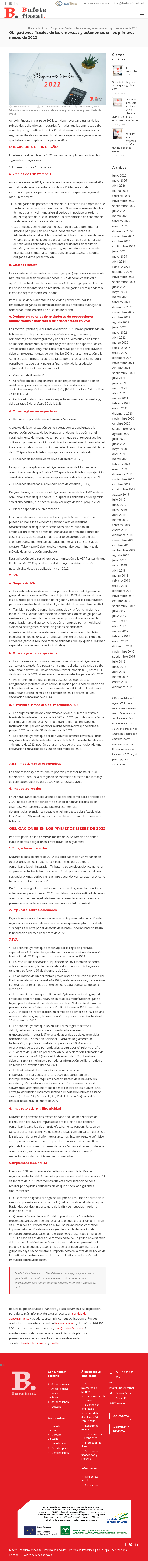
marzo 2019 (120, 520)
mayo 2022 (119, 332)
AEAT (133, 698)
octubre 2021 (121, 368)
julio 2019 (118, 500)
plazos (116, 759)
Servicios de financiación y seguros (90, 1454)
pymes (12, 113)
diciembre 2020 (122, 413)
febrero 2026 (121, 196)
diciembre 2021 (122, 358)
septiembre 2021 (123, 373)
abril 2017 (119, 626)
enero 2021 (120, 408)
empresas (85, 110)
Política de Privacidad (81, 1550)
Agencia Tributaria (122, 703)
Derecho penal (60, 1448)
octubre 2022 (121, 317)
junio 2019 (119, 505)
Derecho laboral (60, 1452)
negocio (134, 754)
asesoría (117, 713)
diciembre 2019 (122, 474)
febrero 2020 (121, 464)
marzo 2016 (120, 677)
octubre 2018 (121, 545)
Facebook (27, 1343)
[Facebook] (5, 3)
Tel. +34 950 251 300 (96, 3)
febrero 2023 (121, 302)
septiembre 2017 (123, 606)
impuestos (118, 754)
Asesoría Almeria (61, 1384)
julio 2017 (118, 611)
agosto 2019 (120, 494)
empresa (117, 744)
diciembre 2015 (122, 687)
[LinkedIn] (16, 3)
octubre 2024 (121, 241)
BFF (123, 718)
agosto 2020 (120, 434)
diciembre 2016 (122, 646)
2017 (114, 698)
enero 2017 (120, 641)
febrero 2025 (121, 221)
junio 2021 (119, 383)
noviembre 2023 (123, 277)
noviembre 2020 (123, 418)
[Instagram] (10, 3)
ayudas (116, 718)
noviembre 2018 (123, 540)
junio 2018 (119, 560)
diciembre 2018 (122, 535)
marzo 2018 (120, 575)
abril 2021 (119, 393)
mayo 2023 (119, 292)
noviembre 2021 (123, 363)
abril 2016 (119, 672)
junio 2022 (119, 327)
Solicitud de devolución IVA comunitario (90, 1417)
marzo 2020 (120, 459)
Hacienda (96, 110)
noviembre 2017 (123, 596)
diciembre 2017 (122, 591)
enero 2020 (120, 469)
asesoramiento (28, 110)
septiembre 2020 (123, 429)
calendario (55, 110)
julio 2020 (118, 439)
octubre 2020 (121, 424)
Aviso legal (103, 1550)
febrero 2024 (121, 267)
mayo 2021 (119, 388)
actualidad (84, 106)
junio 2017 (119, 616)
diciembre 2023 (122, 272)
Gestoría (56, 1406)
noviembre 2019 (123, 479)
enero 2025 (120, 226)
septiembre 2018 (123, 550)
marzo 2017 (120, 631)
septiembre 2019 (123, 489)
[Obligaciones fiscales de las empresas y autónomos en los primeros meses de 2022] (57, 79)
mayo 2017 (119, 621)
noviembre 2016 (123, 651)
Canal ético (91, 1485)
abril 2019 (119, 515)
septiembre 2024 (123, 246)
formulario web (65, 1323)
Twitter (55, 1343)
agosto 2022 (120, 322)
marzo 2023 (120, 297)
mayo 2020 (119, 449)
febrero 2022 (121, 348)
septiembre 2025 (123, 206)
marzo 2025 (120, 216)
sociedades (118, 764)
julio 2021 (118, 378)
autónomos (43, 110)
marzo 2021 (120, 398)
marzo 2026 (120, 191)
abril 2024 (119, 262)
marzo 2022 (120, 343)
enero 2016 (120, 682)
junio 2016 (119, 667)
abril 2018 (119, 570)
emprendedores (70, 110)
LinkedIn (41, 1343)
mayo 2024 (119, 256)
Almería (116, 708)
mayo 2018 (119, 565)
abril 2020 (119, 454)
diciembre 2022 (122, 307)
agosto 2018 (120, 555)
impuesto (128, 749)
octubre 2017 (121, 601)
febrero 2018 (121, 581)
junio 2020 (119, 444)
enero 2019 (120, 530)
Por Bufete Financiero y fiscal (55, 106)
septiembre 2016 (123, 657)
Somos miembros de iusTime (89, 1387)
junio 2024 (119, 251)
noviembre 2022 (123, 312)
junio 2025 (119, 211)
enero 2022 (120, 353)
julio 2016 (118, 662)
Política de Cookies (55, 1550)
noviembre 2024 (123, 236)
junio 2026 (119, 175)
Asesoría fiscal (59, 1388)
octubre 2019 (121, 484)
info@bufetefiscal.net (129, 3)
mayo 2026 (119, 180)
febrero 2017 (121, 636)
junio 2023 (119, 287)
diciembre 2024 (122, 231)
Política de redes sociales (37, 1555)
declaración (130, 733)
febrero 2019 (121, 525)
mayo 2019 (119, 510)
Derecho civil (58, 1443)
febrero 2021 (121, 403)
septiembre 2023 (123, 282)
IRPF (127, 754)
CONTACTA (121, 1416)
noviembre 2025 (123, 201)
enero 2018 (120, 586)
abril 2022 (119, 337)
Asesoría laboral (60, 1402)
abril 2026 (119, 186)
